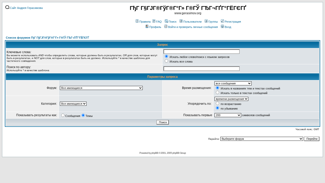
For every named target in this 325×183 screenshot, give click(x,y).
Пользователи (192, 21)
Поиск (172, 21)
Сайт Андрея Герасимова (26, 7)
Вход (228, 26)
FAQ (159, 21)
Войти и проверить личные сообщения (193, 26)
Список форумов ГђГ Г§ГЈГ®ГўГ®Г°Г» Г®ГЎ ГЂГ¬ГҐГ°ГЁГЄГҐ (47, 37)
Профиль (155, 26)
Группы (213, 21)
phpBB (154, 152)
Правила (145, 21)
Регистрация (233, 21)
